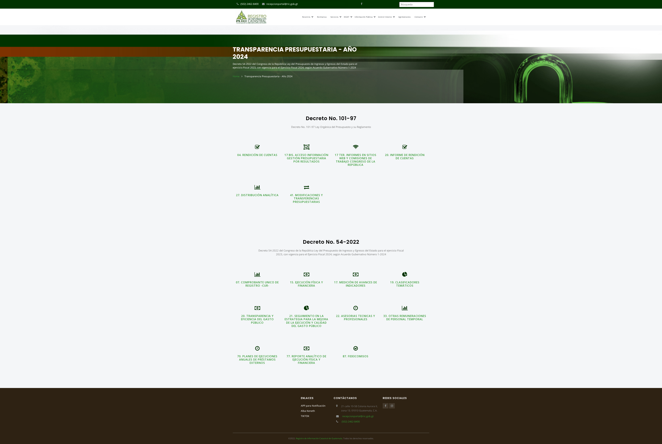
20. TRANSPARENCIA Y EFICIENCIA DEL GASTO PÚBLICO (257, 319)
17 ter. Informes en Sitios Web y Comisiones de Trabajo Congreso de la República (355, 160)
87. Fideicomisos (355, 356)
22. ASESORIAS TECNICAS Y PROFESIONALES (355, 317)
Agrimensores (404, 17)
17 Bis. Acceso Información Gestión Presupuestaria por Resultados (306, 158)
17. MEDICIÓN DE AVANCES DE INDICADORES (355, 283)
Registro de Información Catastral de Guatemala (319, 438)
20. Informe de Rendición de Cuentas (405, 156)
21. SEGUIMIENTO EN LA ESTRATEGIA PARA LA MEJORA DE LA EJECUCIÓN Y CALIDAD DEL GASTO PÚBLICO (306, 321)
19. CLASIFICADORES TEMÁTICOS (404, 283)
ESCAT (347, 17)
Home (236, 76)
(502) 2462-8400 (249, 4)
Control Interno (385, 17)
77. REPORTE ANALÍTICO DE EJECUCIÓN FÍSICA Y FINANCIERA (306, 359)
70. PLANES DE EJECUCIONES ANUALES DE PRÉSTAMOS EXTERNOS (257, 359)
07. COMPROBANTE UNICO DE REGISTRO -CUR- (257, 283)
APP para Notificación (313, 405)
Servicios (334, 17)
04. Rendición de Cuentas (257, 155)
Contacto (419, 17)
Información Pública (364, 17)
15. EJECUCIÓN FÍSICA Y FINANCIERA (306, 283)
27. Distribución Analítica (257, 195)
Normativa (322, 17)
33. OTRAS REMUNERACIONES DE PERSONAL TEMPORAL (404, 317)
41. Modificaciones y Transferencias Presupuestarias (306, 198)
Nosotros (306, 17)
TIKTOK (305, 416)
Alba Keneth (308, 410)
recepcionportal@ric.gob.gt (282, 4)
